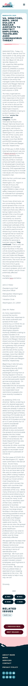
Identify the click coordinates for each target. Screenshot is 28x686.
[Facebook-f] (3, 673)
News (5, 658)
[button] (8, 597)
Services (7, 660)
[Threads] (13, 677)
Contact (6, 663)
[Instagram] (10, 673)
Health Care (7, 615)
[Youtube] (13, 673)
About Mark (8, 655)
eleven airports (10, 153)
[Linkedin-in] (3, 677)
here (11, 278)
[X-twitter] (7, 673)
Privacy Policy (10, 667)
